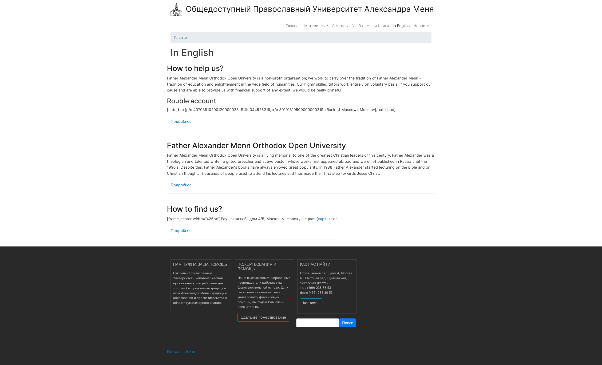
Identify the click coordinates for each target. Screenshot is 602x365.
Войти (189, 351)
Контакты (311, 302)
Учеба (357, 25)
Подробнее (181, 121)
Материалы (314, 25)
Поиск (347, 322)
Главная (293, 25)
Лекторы (340, 25)
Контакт (174, 351)
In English (401, 25)
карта (323, 218)
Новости (421, 25)
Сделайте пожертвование (263, 317)
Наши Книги (378, 25)
